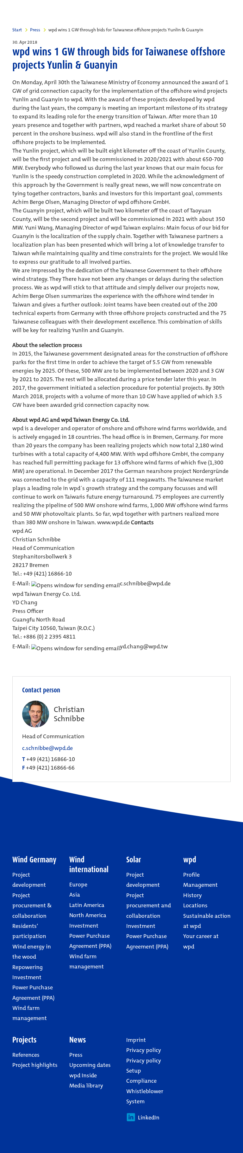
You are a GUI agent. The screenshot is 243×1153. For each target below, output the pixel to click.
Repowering (27, 967)
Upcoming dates (90, 1065)
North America (87, 915)
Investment (26, 977)
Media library (86, 1085)
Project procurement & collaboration (32, 906)
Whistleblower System (144, 1096)
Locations (195, 905)
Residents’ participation (29, 931)
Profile (191, 875)
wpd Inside (83, 1075)
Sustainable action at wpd (207, 921)
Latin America (86, 905)
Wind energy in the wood (31, 952)
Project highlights (35, 1065)
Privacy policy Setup (143, 1065)
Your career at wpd (201, 941)
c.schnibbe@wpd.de (47, 748)
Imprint (136, 1040)
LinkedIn (147, 1117)
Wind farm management (29, 1013)
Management (200, 885)
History (192, 895)
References (26, 1055)
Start (17, 30)
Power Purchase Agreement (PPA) (33, 992)
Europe (78, 884)
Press (35, 30)
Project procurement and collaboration (148, 906)
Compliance (141, 1081)
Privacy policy (143, 1050)
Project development (29, 880)
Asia (74, 894)
